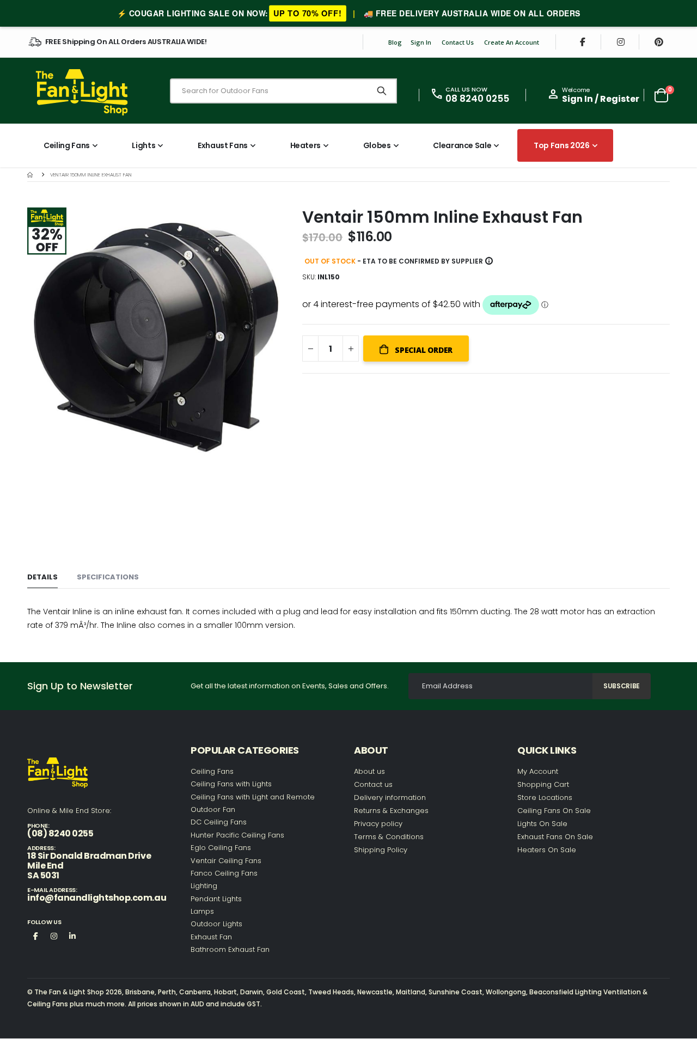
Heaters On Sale (546, 850)
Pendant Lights (216, 899)
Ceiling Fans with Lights (231, 784)
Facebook (35, 935)
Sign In (421, 42)
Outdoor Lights (216, 924)
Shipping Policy (380, 850)
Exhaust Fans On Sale (555, 837)
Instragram (54, 935)
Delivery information (390, 797)
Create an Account (511, 42)
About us (369, 771)
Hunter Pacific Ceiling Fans (237, 835)
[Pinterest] (659, 42)
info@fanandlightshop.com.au (96, 897)
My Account (537, 771)
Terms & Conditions (389, 837)
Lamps (202, 911)
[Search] (382, 91)
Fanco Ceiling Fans (224, 873)
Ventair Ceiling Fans (226, 860)
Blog (395, 42)
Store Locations (544, 797)
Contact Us (458, 42)
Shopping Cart (543, 784)
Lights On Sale (542, 823)
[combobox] (283, 91)
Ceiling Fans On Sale (554, 810)
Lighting (204, 886)
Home (31, 174)
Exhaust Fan (211, 937)
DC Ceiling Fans (219, 822)
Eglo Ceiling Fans (221, 847)
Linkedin (72, 935)
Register (619, 99)
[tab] (42, 577)
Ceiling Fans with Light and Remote (253, 797)
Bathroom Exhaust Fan (230, 949)
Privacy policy (378, 823)
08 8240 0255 (477, 98)
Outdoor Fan (213, 809)
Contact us (373, 784)
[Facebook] (583, 42)
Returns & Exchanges (391, 810)
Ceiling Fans (212, 771)
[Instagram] (621, 42)
